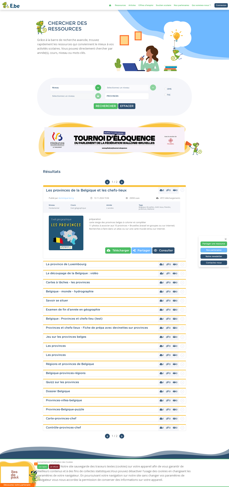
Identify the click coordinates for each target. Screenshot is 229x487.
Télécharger (120, 250)
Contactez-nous (214, 263)
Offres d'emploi (145, 5)
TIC (168, 95)
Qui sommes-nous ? (201, 5)
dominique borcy (66, 198)
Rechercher (106, 106)
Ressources (120, 5)
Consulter (165, 250)
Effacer (126, 106)
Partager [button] (143, 250)
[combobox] (72, 88)
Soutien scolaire (163, 5)
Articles (132, 5)
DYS (169, 89)
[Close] (225, 239)
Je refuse (54, 466)
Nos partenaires (181, 5)
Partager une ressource (214, 244)
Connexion (221, 5)
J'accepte (43, 466)
